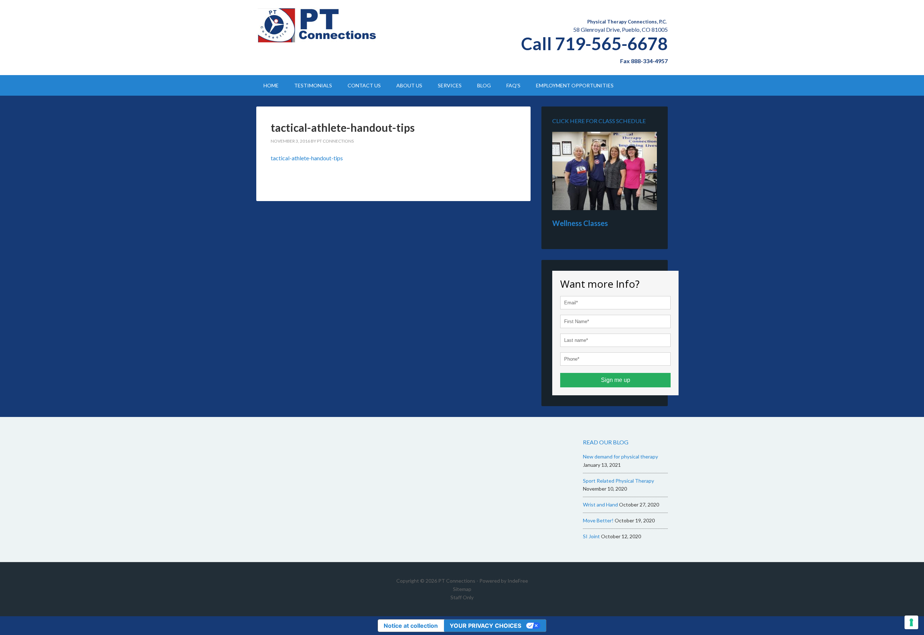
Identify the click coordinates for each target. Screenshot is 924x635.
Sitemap (462, 589)
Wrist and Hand (600, 504)
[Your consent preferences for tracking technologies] (911, 622)
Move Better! (598, 520)
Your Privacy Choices (485, 625)
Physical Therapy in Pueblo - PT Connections (317, 25)
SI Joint (591, 536)
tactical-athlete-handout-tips (307, 158)
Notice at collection (411, 625)
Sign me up (615, 380)
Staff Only (462, 597)
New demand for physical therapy (620, 456)
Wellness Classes (580, 223)
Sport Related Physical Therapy (618, 481)
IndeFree (517, 581)
